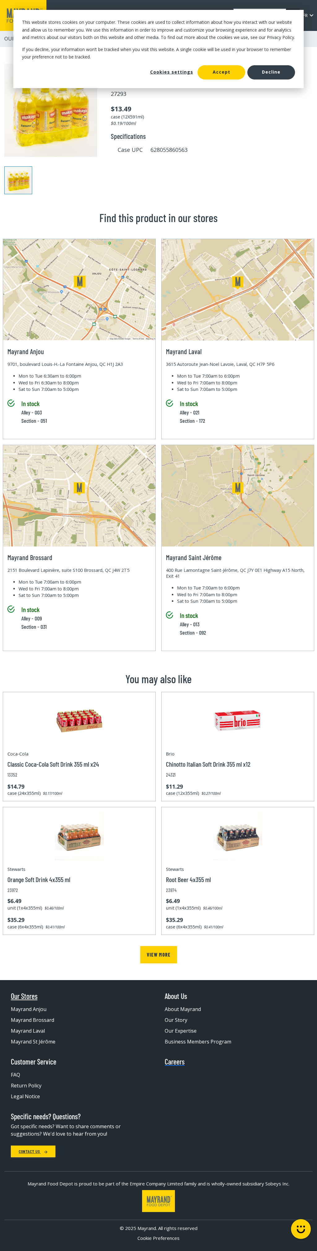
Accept (221, 72)
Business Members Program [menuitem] (198, 1041)
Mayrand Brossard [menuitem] (32, 1020)
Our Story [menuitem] (176, 1020)
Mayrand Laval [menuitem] (28, 1030)
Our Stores (24, 996)
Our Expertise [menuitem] (181, 1030)
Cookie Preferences (158, 1238)
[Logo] (158, 1201)
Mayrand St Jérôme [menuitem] (33, 1041)
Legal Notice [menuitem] (25, 1096)
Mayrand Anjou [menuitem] (28, 1009)
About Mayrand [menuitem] (183, 1009)
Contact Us (30, 1151)
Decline (271, 72)
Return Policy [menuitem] (26, 1085)
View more (159, 955)
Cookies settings (171, 72)
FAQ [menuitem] (15, 1074)
